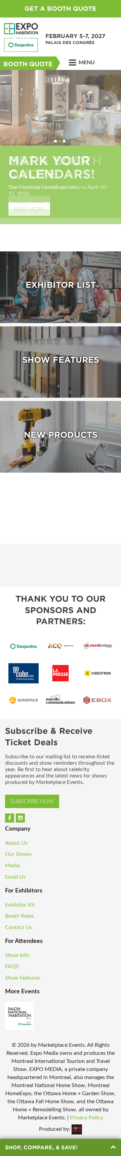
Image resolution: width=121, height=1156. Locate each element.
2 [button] (59, 141)
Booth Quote (28, 64)
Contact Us (18, 927)
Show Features (22, 978)
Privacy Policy (86, 1117)
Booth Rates (19, 916)
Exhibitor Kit (20, 905)
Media (12, 865)
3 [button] (64, 141)
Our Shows (18, 854)
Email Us (15, 877)
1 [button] (55, 141)
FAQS (12, 966)
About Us (16, 843)
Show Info (17, 955)
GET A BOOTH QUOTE (60, 8)
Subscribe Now (32, 801)
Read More (29, 209)
